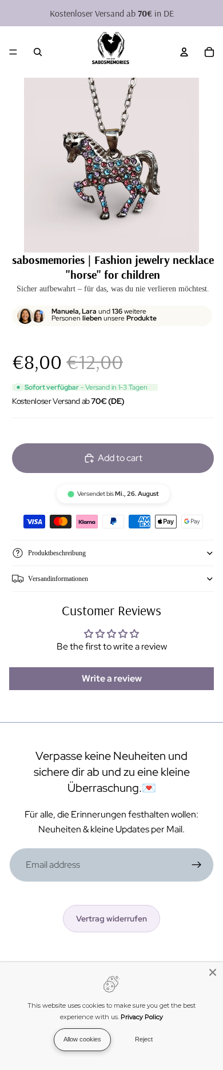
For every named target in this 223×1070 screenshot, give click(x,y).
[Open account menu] (184, 52)
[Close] (212, 972)
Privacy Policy (142, 1017)
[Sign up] (197, 865)
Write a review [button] (112, 678)
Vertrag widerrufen (111, 918)
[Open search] (37, 52)
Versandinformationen (58, 579)
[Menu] (13, 52)
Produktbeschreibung (57, 553)
